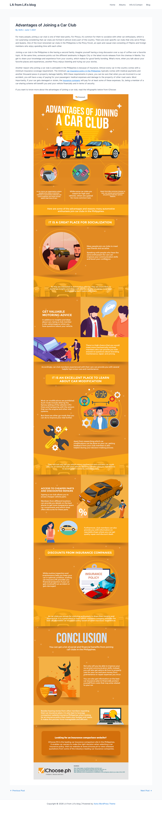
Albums (122, 5)
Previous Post (17, 790)
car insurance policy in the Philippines (84, 71)
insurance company (71, 80)
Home (112, 5)
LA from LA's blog (23, 5)
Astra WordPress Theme (104, 804)
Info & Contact (135, 5)
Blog (148, 5)
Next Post (146, 790)
